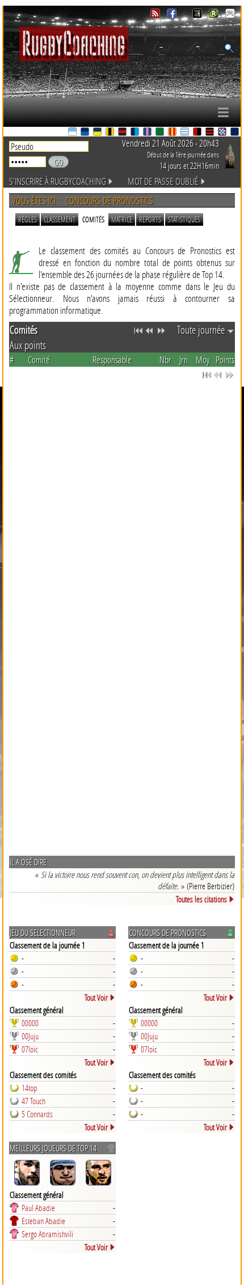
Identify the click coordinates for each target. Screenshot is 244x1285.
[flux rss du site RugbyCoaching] (156, 15)
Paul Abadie (38, 1207)
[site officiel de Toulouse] (210, 133)
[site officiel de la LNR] (198, 15)
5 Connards (37, 1114)
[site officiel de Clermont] (98, 133)
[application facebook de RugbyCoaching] (173, 15)
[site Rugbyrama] (215, 15)
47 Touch (33, 1100)
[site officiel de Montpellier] (136, 133)
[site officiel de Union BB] (223, 133)
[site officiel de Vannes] (235, 133)
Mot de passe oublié (163, 181)
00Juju (30, 1036)
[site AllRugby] (230, 15)
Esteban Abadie (43, 1220)
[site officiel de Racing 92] (185, 133)
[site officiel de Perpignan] (173, 133)
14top (29, 1087)
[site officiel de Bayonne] (73, 133)
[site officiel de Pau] (160, 133)
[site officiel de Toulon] (198, 133)
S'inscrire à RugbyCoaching (57, 181)
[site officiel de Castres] (86, 133)
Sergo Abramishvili (47, 1234)
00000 (30, 1023)
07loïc (30, 1049)
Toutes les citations (201, 899)
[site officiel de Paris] (148, 133)
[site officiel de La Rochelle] (111, 133)
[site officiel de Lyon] (123, 133)
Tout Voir (96, 997)
